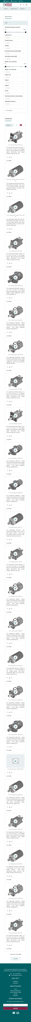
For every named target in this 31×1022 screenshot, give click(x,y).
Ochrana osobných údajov (15, 992)
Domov (6, 8)
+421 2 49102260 (17, 973)
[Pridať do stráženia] (12, 157)
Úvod (15, 989)
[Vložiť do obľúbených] (7, 157)
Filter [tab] (6, 23)
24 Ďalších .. (15, 958)
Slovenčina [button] (14, 1)
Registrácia (15, 983)
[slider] (5, 32)
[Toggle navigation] (20, 4)
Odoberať (15, 1008)
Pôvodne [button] (8, 125)
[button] (6, 1)
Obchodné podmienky (15, 990)
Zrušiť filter (23, 110)
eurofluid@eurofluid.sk (16, 975)
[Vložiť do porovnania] (10, 157)
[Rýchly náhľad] (16, 137)
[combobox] (14, 37)
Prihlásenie (15, 981)
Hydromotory (14, 8)
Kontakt (15, 994)
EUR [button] (22, 1)
